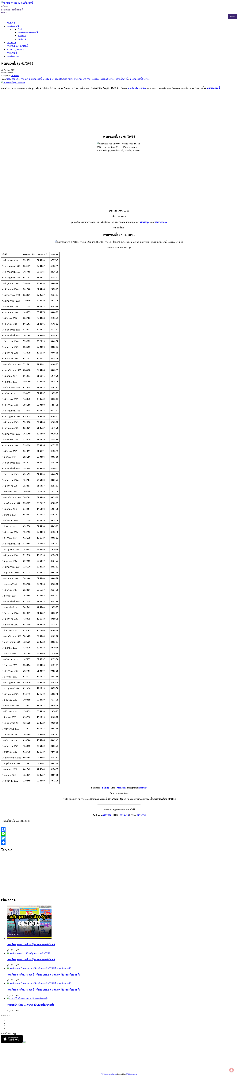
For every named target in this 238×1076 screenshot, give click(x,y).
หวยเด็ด (45, 1062)
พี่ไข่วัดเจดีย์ (197, 1062)
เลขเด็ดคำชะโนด (56, 1066)
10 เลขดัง (40, 1069)
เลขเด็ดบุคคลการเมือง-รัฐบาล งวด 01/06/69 (31, 959)
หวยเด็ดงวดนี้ (213, 88)
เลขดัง (126, 1062)
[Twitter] (119, 838)
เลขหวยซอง (81, 1062)
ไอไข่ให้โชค (52, 1069)
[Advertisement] (119, 111)
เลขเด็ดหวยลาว (158, 1062)
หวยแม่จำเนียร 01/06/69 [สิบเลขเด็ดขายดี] (30, 1004)
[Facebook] (119, 829)
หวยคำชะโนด (210, 1062)
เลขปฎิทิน (122, 1066)
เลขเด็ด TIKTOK (75, 1069)
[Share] (119, 842)
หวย (52, 1062)
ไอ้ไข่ (33, 1069)
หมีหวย (105, 788)
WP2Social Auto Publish (109, 1074)
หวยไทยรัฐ (27, 1062)
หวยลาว (133, 1062)
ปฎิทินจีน (62, 1069)
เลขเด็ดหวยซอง (102, 1062)
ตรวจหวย (106, 815)
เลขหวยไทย (116, 1062)
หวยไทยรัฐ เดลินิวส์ (136, 88)
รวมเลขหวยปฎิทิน (29, 1066)
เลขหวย (71, 1062)
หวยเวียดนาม (160, 222)
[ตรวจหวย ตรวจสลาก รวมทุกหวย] (24, 1042)
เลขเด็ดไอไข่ (198, 1066)
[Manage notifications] (231, 1070)
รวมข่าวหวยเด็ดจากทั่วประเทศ (93, 1066)
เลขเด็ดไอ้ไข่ (71, 1066)
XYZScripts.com (131, 1074)
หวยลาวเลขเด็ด (173, 1062)
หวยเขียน (43, 1066)
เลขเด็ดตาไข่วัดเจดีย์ (182, 1066)
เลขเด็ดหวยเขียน (213, 1066)
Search (4, 12)
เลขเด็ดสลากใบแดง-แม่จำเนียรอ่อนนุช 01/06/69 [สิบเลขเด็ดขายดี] (43, 974)
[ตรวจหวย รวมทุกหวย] (12, 1042)
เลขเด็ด (91, 1062)
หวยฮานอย (166, 1066)
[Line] (119, 834)
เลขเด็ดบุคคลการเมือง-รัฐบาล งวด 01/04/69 (31, 944)
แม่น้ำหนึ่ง (146, 1066)
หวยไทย (37, 1062)
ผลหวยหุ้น (144, 222)
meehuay (142, 788)
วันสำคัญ (156, 1066)
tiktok (27, 1069)
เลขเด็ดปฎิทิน (134, 1066)
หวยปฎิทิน (89, 1069)
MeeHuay (121, 788)
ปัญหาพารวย (144, 1062)
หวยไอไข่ (112, 1066)
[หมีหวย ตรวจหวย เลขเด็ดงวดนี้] (17, 3)
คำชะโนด (186, 1062)
